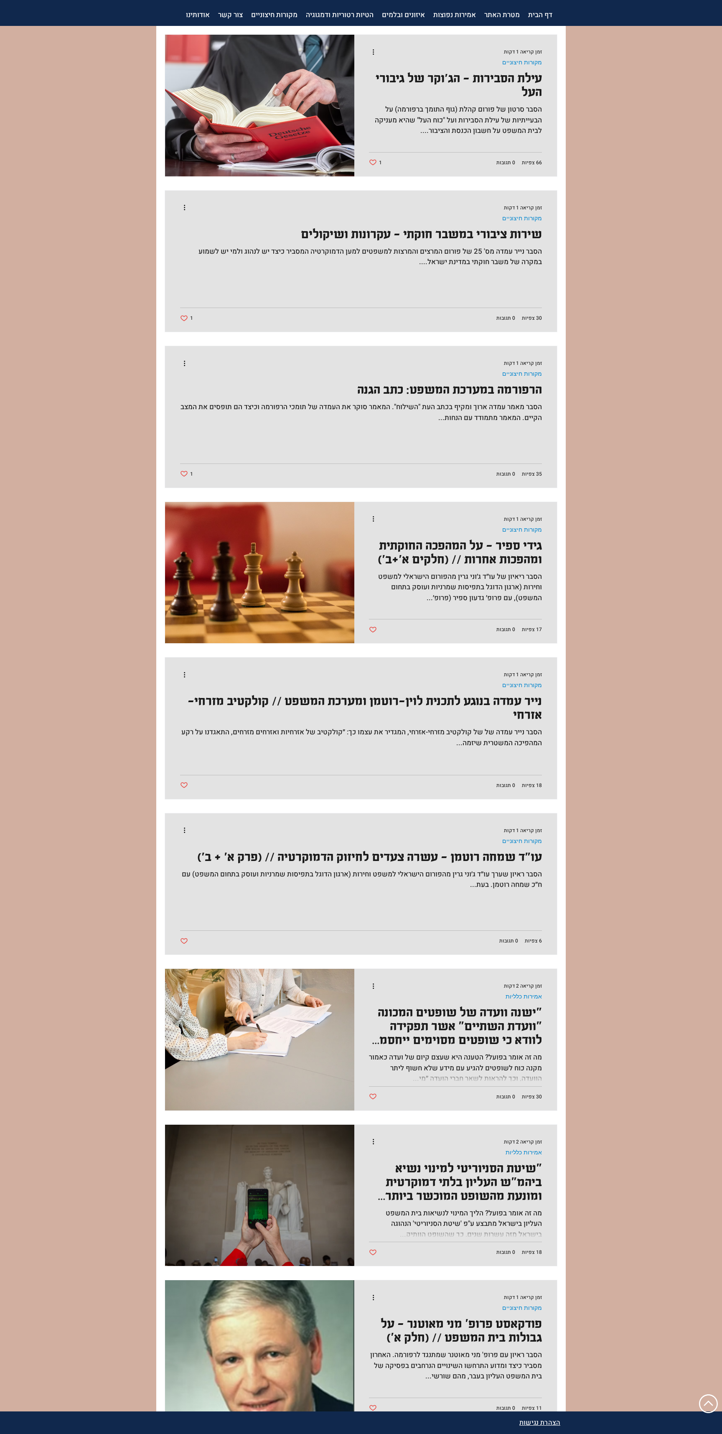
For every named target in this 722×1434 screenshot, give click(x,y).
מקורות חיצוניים (522, 62)
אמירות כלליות (524, 996)
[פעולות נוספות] (370, 52)
